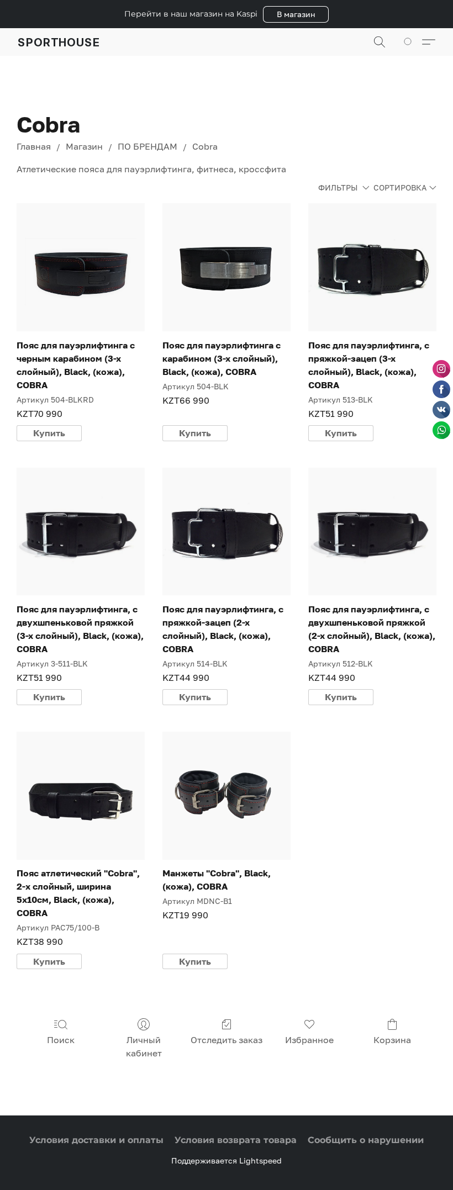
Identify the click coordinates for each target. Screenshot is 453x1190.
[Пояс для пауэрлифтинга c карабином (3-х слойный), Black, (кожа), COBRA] (226, 267)
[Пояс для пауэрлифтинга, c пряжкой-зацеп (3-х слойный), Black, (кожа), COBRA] (372, 267)
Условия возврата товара (236, 1140)
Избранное (309, 1039)
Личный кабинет (144, 1046)
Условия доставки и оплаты (96, 1140)
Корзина (392, 1039)
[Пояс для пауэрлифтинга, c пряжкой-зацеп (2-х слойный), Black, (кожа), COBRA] (226, 532)
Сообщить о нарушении (366, 1140)
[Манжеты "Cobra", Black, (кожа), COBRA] (226, 796)
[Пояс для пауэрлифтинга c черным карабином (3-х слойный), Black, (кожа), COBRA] (81, 267)
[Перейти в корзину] (409, 41)
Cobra (205, 146)
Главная (34, 146)
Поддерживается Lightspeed (226, 1160)
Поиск (61, 1039)
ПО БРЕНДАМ (147, 146)
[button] (296, 14)
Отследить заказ (226, 1039)
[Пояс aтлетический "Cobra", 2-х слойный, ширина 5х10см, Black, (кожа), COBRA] (81, 796)
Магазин (84, 146)
